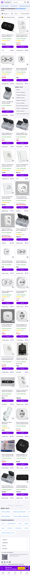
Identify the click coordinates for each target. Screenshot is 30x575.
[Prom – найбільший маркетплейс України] (2, 2)
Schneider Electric (11, 523)
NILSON (26, 528)
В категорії (7, 2)
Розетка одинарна (6, 511)
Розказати (21, 568)
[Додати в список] (13, 31)
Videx (20, 523)
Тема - (7, 552)
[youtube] (2, 562)
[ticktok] (10, 562)
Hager (3, 528)
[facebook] (5, 562)
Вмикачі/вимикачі (6, 516)
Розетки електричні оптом (8, 533)
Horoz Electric (14, 6)
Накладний (21, 17)
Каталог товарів (5, 6)
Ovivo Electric (18, 528)
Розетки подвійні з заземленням (21, 516)
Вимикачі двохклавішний (19, 511)
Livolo (3, 523)
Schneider (9, 528)
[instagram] (7, 562)
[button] (8, 47)
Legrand (26, 523)
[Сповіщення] (28, 2)
